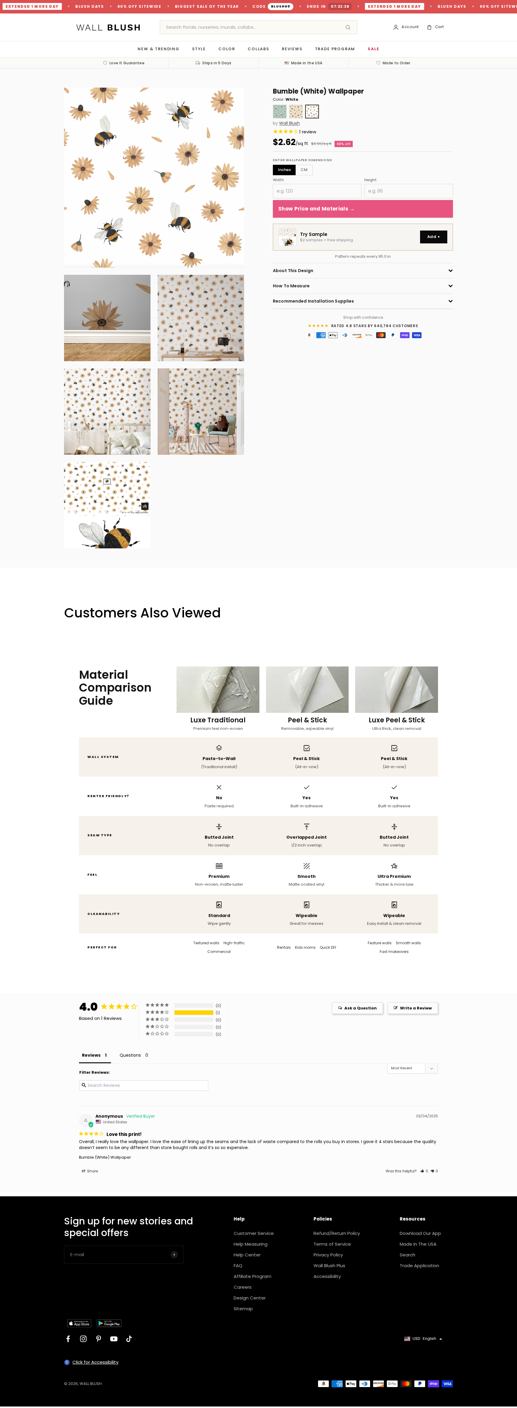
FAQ (238, 1265)
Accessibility (327, 1276)
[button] (424, 1171)
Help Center (247, 1255)
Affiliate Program (252, 1276)
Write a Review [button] (416, 1008)
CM (304, 170)
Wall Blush (289, 123)
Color (226, 49)
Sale (373, 49)
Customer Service (254, 1233)
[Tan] (296, 111)
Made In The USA (418, 1244)
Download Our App (420, 1233)
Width (278, 179)
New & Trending (158, 49)
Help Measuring (250, 1244)
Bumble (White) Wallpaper (105, 1157)
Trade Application (419, 1265)
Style (199, 49)
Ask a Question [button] (360, 1008)
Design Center (250, 1298)
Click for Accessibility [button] (95, 1362)
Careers (243, 1287)
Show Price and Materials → (316, 208)
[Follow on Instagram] (83, 1339)
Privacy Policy (328, 1255)
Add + (433, 237)
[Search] (348, 27)
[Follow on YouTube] (114, 1339)
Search (407, 1255)
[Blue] (280, 111)
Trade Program (335, 49)
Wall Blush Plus (329, 1265)
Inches (284, 170)
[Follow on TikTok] (129, 1339)
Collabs (258, 49)
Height (370, 179)
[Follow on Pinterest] (99, 1339)
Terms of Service (332, 1244)
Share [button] (92, 1171)
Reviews (292, 49)
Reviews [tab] (91, 1055)
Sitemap (243, 1308)
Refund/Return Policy (337, 1233)
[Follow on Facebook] (68, 1339)
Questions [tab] (130, 1055)
